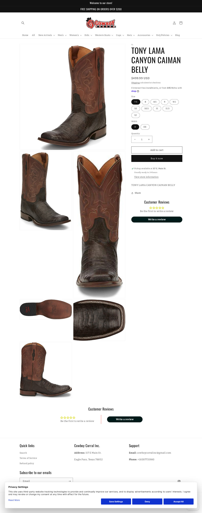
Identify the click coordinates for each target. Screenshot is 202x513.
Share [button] (138, 193)
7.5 (135, 102)
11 (157, 108)
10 (135, 108)
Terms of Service (28, 458)
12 (135, 115)
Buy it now (157, 158)
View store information (146, 177)
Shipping (135, 83)
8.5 (154, 102)
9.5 (174, 102)
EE (145, 127)
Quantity (135, 133)
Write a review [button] (157, 219)
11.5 (167, 108)
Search (23, 453)
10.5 (146, 108)
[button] (23, 23)
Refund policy (27, 463)
